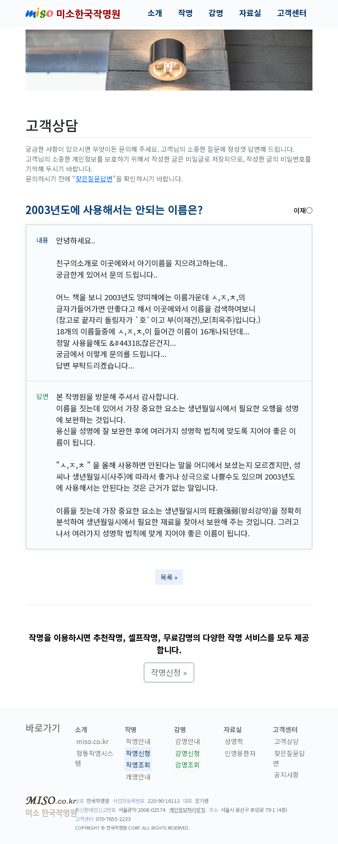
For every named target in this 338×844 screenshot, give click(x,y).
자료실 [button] (250, 13)
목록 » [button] (169, 577)
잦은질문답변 (94, 178)
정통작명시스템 (94, 758)
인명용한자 (240, 753)
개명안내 (138, 776)
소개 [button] (155, 13)
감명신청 (187, 753)
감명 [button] (216, 13)
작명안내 (138, 741)
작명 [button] (185, 13)
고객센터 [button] (292, 13)
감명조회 (187, 765)
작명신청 (138, 753)
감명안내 (187, 741)
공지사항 (286, 775)
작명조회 (138, 765)
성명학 (234, 741)
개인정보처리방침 (187, 810)
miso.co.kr (92, 741)
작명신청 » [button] (169, 672)
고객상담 (286, 741)
